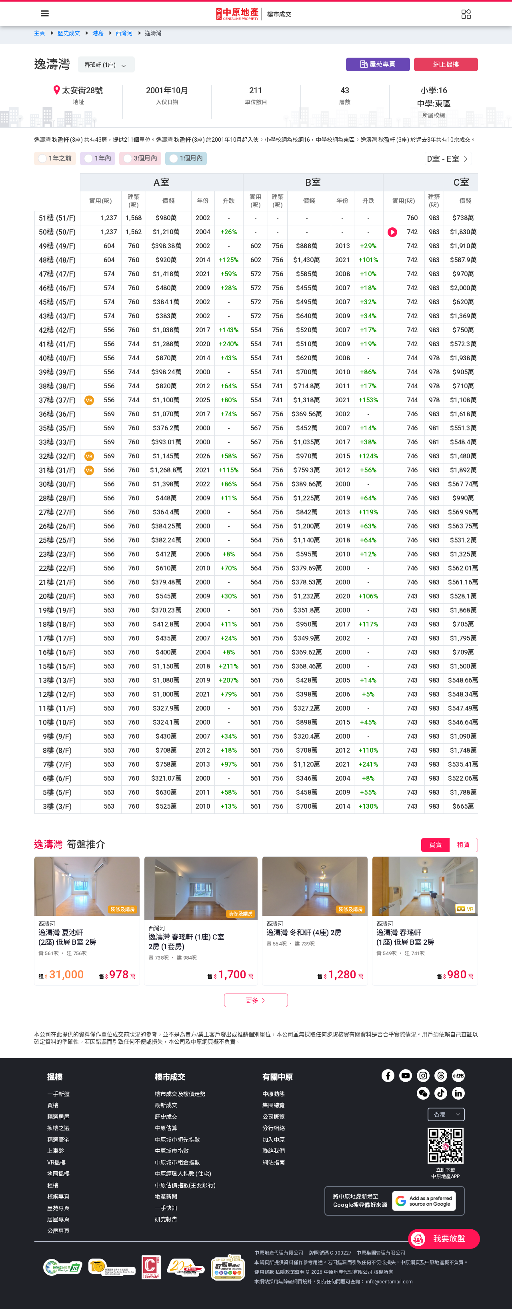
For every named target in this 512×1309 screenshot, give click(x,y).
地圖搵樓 (58, 1173)
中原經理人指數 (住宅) (183, 1173)
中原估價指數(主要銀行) (185, 1185)
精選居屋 (58, 1117)
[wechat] (423, 1093)
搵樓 (54, 1077)
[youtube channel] (405, 1075)
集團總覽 (273, 1105)
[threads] (440, 1075)
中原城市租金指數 (177, 1162)
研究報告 (166, 1219)
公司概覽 (273, 1117)
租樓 (52, 1185)
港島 (98, 33)
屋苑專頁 (383, 64)
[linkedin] (458, 1093)
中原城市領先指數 (177, 1139)
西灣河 (125, 33)
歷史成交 (70, 33)
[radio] (55, 159)
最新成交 (166, 1105)
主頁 (40, 33)
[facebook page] (388, 1075)
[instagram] (423, 1075)
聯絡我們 (273, 1151)
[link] (40, 33)
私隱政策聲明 (289, 1272)
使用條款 (264, 1272)
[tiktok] (440, 1093)
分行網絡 (273, 1128)
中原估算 (166, 1128)
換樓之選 (58, 1128)
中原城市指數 (172, 1151)
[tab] (436, 845)
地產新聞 (166, 1196)
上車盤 (55, 1151)
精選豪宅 (58, 1139)
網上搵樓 (446, 64)
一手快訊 (166, 1208)
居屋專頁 (58, 1219)
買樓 (52, 1105)
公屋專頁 (58, 1231)
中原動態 (273, 1094)
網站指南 (273, 1162)
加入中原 (273, 1139)
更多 (253, 1000)
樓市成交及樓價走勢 (180, 1094)
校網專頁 (58, 1196)
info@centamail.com (389, 1282)
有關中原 (277, 1077)
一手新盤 (58, 1094)
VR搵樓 (56, 1162)
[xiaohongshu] (458, 1075)
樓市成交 (170, 1077)
